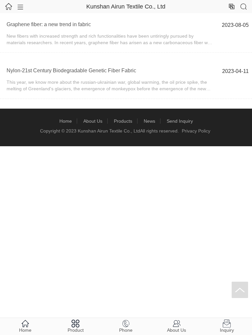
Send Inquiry (180, 121)
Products (123, 121)
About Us (92, 121)
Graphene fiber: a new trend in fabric (49, 24)
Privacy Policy (196, 130)
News (149, 121)
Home (65, 121)
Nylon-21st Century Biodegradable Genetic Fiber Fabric (71, 70)
